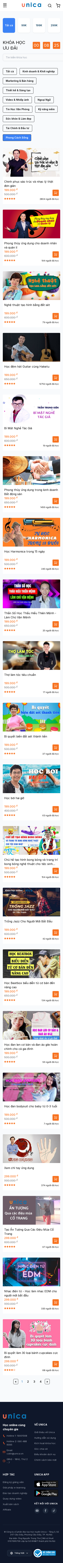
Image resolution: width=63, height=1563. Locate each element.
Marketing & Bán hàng (19, 80)
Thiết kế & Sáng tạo (18, 90)
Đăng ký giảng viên (13, 1482)
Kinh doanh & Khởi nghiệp (39, 71)
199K (39, 25)
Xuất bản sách (11, 1504)
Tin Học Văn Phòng (17, 109)
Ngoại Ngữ (44, 99)
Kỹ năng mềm (46, 109)
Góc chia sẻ (41, 1448)
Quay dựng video (12, 1498)
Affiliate (7, 1509)
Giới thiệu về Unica (44, 1432)
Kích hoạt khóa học (45, 1443)
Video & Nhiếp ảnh (17, 99)
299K (54, 25)
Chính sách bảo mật (45, 1459)
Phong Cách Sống (17, 137)
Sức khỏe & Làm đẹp (18, 118)
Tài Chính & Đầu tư (17, 128)
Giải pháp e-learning (14, 1487)
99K (24, 25)
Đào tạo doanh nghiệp (15, 1493)
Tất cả (9, 25)
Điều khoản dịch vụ (44, 1454)
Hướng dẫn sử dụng (45, 1437)
